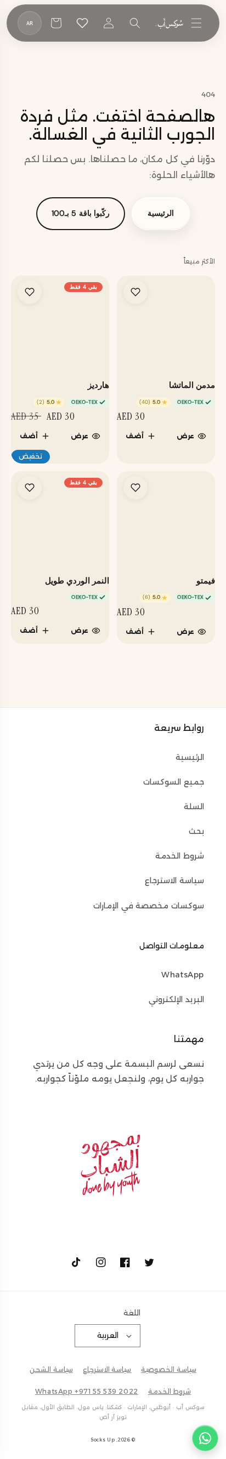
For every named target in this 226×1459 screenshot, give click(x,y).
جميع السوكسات (173, 782)
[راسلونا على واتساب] (205, 1438)
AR (29, 23)
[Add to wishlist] (135, 292)
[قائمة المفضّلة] (82, 23)
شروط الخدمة (179, 856)
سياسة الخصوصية (168, 1369)
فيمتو (205, 581)
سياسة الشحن (51, 1369)
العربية (107, 1335)
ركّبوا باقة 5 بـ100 (81, 213)
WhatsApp (182, 975)
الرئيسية (161, 213)
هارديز (98, 385)
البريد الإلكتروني (176, 999)
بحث (196, 831)
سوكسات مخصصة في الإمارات (148, 906)
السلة (194, 806)
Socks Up (103, 1440)
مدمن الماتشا (192, 385)
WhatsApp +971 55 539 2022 (86, 1391)
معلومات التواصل (171, 946)
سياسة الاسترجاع (174, 880)
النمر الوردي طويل (77, 581)
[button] (196, 23)
